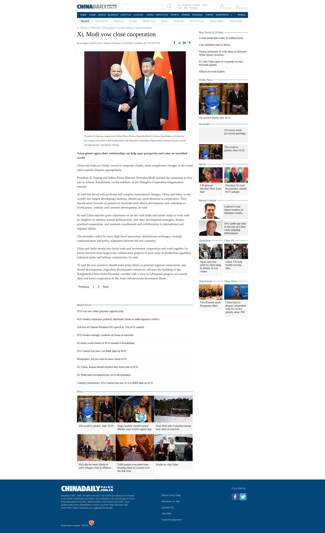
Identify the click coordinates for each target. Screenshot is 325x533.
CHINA (92, 15)
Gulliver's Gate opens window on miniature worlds (233, 209)
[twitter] (179, 42)
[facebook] (174, 42)
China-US (178, 21)
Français (194, 8)
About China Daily (171, 495)
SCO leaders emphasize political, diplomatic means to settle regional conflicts (118, 319)
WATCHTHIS (162, 15)
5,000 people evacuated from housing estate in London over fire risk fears (133, 467)
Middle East (149, 21)
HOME (83, 15)
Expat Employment (172, 519)
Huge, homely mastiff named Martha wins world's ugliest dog (134, 427)
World (95, 27)
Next (106, 286)
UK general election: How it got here (210, 188)
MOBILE (241, 15)
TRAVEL (150, 15)
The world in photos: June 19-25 (96, 425)
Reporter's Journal (207, 200)
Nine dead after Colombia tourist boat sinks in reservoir (173, 427)
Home (84, 27)
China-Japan (216, 21)
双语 (186, 8)
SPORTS (175, 15)
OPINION (185, 15)
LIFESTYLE (125, 15)
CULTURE (138, 15)
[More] (189, 42)
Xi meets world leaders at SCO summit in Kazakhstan (106, 343)
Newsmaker (204, 124)
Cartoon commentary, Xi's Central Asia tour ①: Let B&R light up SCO (115, 382)
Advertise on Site (171, 501)
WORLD (102, 15)
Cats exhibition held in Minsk (214, 44)
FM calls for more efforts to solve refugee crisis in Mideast (95, 466)
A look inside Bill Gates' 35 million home (221, 38)
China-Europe (196, 21)
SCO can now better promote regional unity (100, 311)
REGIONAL (197, 15)
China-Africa (235, 21)
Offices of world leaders (212, 71)
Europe (133, 21)
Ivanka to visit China (167, 464)
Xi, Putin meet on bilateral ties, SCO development (103, 374)
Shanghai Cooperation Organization (127, 27)
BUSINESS (113, 15)
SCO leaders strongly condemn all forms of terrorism (105, 335)
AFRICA (196, 5)
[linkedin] (184, 42)
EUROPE (186, 5)
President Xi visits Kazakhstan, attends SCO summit (236, 188)
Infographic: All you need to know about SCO (102, 359)
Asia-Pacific (101, 21)
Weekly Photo (205, 80)
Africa (164, 21)
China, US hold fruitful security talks (233, 265)
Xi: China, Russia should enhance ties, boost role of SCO (107, 366)
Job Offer (167, 513)
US (179, 5)
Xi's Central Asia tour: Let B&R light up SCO (101, 351)
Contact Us (168, 507)
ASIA (204, 5)
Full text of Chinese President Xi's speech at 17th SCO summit (110, 327)
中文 (180, 8)
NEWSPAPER (222, 15)
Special (202, 164)
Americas (119, 21)
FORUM (209, 15)
